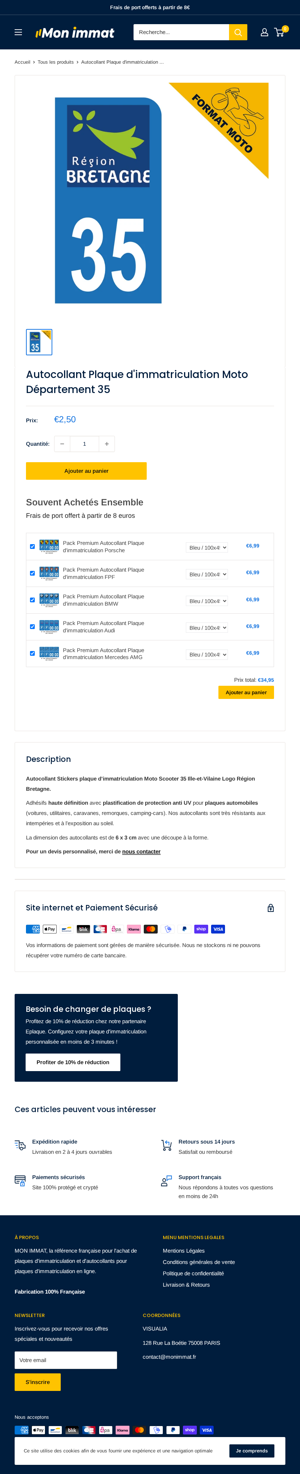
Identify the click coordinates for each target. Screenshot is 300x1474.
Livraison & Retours (186, 1285)
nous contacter (141, 851)
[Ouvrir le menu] (18, 32)
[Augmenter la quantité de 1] (107, 444)
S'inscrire (38, 1382)
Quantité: (38, 444)
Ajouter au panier (86, 471)
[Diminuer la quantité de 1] (62, 444)
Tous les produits (56, 62)
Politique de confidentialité (193, 1273)
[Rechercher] (238, 32)
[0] (279, 32)
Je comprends (252, 1451)
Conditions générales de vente (199, 1262)
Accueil (22, 62)
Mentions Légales (184, 1250)
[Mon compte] (264, 32)
